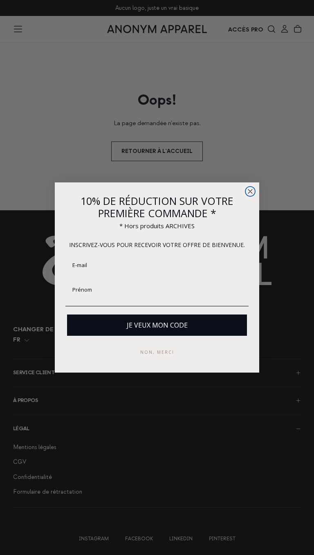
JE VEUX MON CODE (157, 325)
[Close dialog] (250, 191)
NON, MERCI (157, 352)
